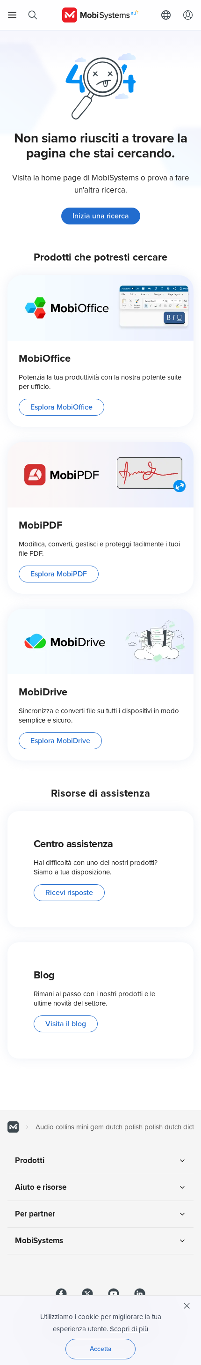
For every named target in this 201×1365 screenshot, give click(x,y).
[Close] (187, 1306)
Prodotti (29, 1160)
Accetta (100, 1349)
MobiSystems (39, 1241)
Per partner (35, 1214)
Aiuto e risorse (40, 1187)
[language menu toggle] (168, 15)
